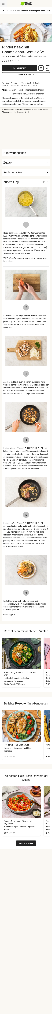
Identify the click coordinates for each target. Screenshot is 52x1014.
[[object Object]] (41, 68)
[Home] (3, 10)
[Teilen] (47, 68)
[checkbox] (3, 61)
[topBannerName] (26, 19)
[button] (26, 163)
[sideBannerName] (26, 131)
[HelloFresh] (26, 3)
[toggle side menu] (3, 3)
